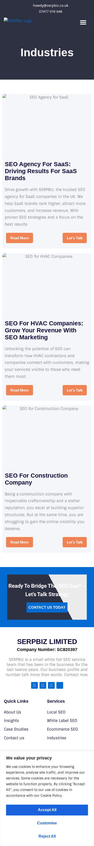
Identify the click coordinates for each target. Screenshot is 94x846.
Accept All (47, 810)
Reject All (47, 836)
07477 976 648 (50, 11)
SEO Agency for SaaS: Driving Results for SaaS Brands (41, 171)
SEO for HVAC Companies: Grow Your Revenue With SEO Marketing (44, 330)
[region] (47, 798)
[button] (83, 22)
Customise (47, 823)
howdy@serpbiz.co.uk (50, 5)
